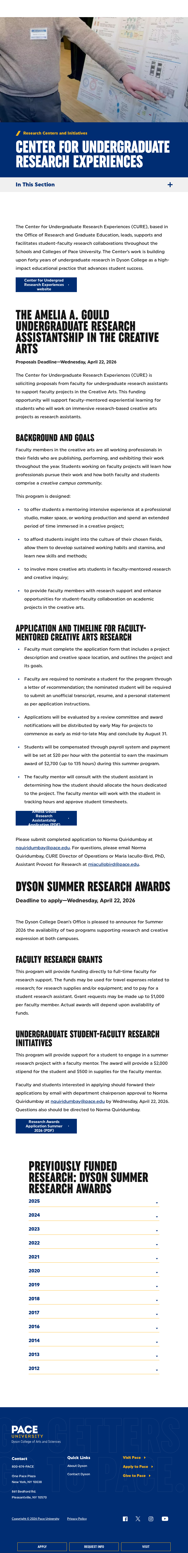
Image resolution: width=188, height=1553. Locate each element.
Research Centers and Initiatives (55, 133)
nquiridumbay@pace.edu (43, 847)
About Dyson (77, 1466)
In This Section (35, 184)
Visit (146, 1547)
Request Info (94, 1547)
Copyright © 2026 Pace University (35, 1518)
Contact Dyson (78, 1474)
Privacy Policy (77, 1518)
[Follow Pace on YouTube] (165, 1518)
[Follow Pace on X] (138, 1518)
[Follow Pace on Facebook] (125, 1518)
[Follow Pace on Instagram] (150, 1518)
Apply (42, 1547)
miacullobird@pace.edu (113, 864)
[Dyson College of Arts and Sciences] (36, 1435)
